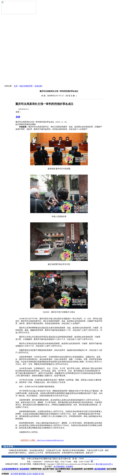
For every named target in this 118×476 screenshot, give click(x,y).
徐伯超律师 (24, 469)
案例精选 (16, 40)
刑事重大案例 (11, 37)
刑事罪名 (9, 35)
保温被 (35, 474)
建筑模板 (22, 474)
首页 (7, 31)
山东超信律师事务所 (10, 469)
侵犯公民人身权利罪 (13, 68)
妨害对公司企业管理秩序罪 (15, 50)
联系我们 (9, 81)
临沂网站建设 (59, 466)
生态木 (29, 474)
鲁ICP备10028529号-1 (104, 464)
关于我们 (9, 33)
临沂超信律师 (100, 469)
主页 (16, 86)
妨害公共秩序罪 (11, 77)
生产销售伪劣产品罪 (13, 46)
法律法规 (9, 40)
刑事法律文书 (11, 42)
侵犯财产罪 (10, 72)
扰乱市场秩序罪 (11, 64)
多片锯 (41, 474)
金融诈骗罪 (10, 55)
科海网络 (69, 466)
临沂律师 (14, 474)
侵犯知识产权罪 (11, 59)
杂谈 (18, 117)
